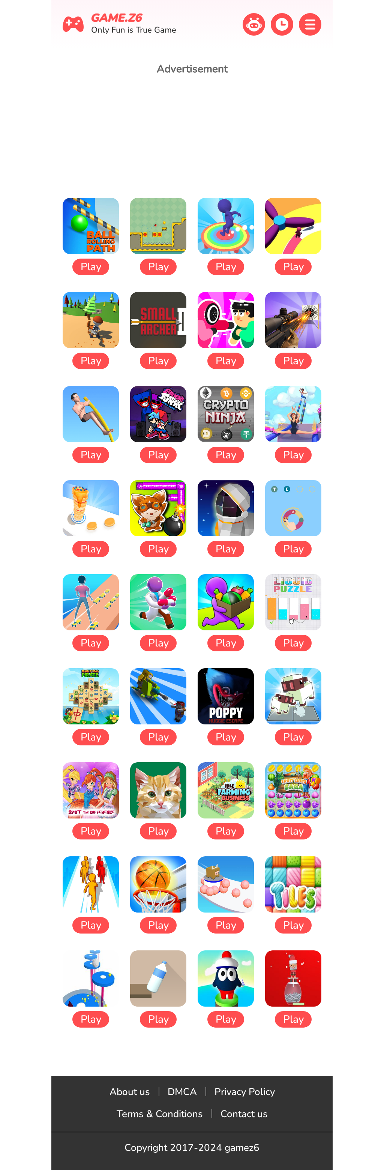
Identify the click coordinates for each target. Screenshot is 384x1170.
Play (91, 267)
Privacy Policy (244, 1091)
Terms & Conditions (160, 1114)
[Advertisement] (192, 136)
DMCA (182, 1091)
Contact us (244, 1114)
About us (130, 1091)
